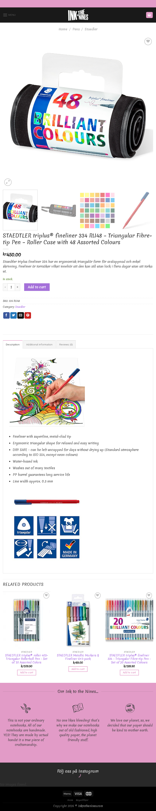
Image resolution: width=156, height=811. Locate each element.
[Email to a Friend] (20, 315)
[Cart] (149, 15)
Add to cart (37, 287)
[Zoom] (8, 182)
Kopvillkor (82, 800)
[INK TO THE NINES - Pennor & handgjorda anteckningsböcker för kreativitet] (78, 15)
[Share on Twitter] (13, 315)
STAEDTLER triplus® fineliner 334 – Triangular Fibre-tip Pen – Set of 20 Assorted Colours (129, 659)
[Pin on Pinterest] (28, 315)
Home (63, 29)
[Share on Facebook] (6, 315)
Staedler (91, 29)
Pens (76, 29)
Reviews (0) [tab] (66, 344)
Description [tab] (13, 344)
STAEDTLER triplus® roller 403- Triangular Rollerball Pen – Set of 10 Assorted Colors (26, 659)
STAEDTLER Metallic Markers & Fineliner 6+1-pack (78, 657)
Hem (70, 800)
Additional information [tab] (39, 344)
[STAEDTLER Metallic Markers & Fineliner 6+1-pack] (78, 619)
